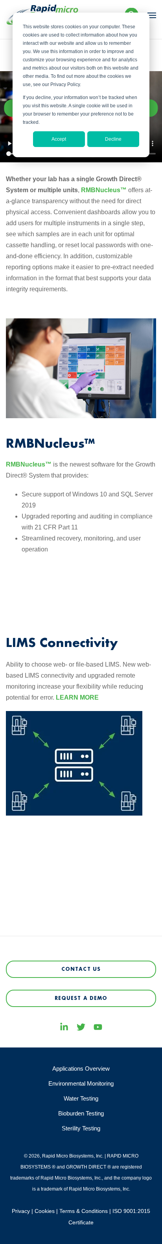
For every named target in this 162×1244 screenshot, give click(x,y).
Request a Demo (81, 998)
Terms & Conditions (83, 1211)
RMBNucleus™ (104, 190)
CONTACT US (81, 969)
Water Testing (81, 1098)
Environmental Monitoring (81, 1083)
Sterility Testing (81, 1128)
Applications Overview (81, 1068)
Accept (59, 139)
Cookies (45, 1211)
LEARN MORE (77, 697)
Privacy (21, 1211)
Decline (113, 139)
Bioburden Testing (81, 1113)
